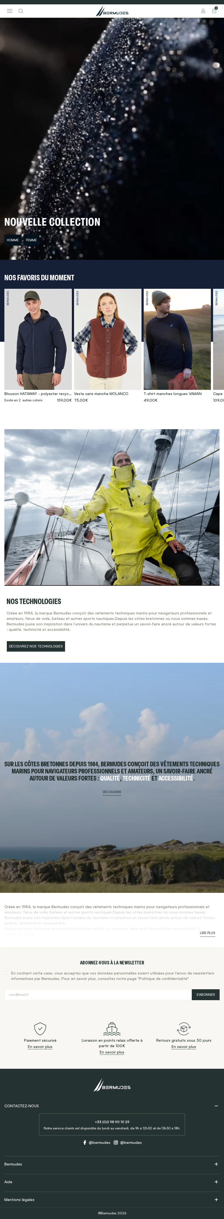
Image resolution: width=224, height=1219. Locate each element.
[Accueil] (112, 10)
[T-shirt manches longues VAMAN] (177, 346)
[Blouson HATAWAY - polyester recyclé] (38, 346)
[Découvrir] (112, 778)
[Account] (203, 11)
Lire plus (207, 933)
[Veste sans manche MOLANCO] (108, 346)
